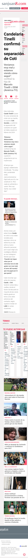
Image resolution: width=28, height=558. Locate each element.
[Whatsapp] (16, 96)
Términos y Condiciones (5, 541)
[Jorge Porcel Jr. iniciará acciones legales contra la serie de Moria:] (25, 342)
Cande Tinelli (15, 323)
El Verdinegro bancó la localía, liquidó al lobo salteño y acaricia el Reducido (15, 520)
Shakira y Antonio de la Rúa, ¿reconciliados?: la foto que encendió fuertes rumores (11, 225)
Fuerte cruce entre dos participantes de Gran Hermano (21, 352)
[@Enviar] (11, 96)
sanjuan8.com (4, 547)
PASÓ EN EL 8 (23, 36)
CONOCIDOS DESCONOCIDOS (12, 442)
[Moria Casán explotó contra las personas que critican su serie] (12, 344)
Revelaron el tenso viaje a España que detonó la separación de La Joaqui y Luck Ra (11, 212)
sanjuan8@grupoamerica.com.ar (8, 552)
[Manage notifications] (24, 554)
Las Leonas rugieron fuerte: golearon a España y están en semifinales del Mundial (15, 471)
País (6, 8)
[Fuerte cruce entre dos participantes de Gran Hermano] (19, 342)
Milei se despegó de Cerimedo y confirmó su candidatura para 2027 (15, 446)
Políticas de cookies (6, 544)
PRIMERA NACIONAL (10, 516)
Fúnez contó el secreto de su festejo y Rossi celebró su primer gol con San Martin (14, 422)
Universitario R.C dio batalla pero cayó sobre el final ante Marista (14, 397)
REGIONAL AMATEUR (25, 46)
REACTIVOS (7, 491)
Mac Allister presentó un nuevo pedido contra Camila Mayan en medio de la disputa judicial (7, 364)
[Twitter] (6, 96)
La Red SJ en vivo (15, 8)
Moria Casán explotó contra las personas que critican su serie (13, 356)
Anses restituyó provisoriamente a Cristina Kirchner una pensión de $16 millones (14, 496)
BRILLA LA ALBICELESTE (11, 466)
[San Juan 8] (4, 531)
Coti (23, 323)
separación (6, 323)
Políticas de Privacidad (6, 542)
